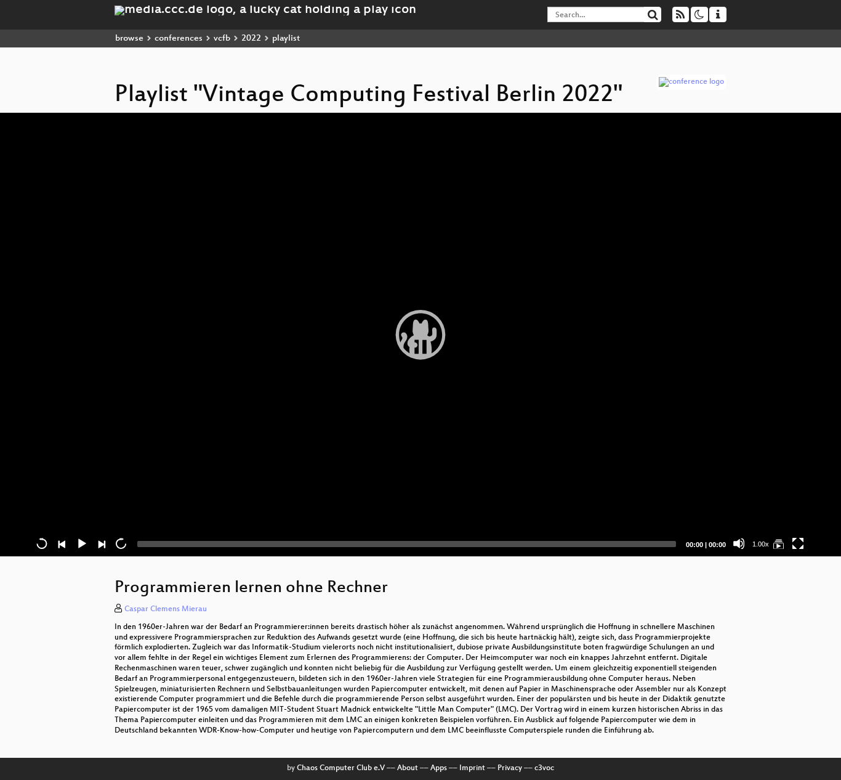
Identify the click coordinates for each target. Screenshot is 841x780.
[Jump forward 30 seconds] (120, 543)
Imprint (472, 768)
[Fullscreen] (797, 543)
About (407, 768)
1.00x (760, 544)
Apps (438, 768)
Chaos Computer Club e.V (341, 768)
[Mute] (738, 543)
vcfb (222, 38)
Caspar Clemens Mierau (165, 609)
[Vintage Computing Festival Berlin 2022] (778, 543)
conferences (179, 38)
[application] (420, 334)
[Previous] (61, 543)
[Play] (420, 334)
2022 (251, 38)
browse (129, 38)
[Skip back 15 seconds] (41, 543)
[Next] (101, 543)
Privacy (509, 768)
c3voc (544, 768)
